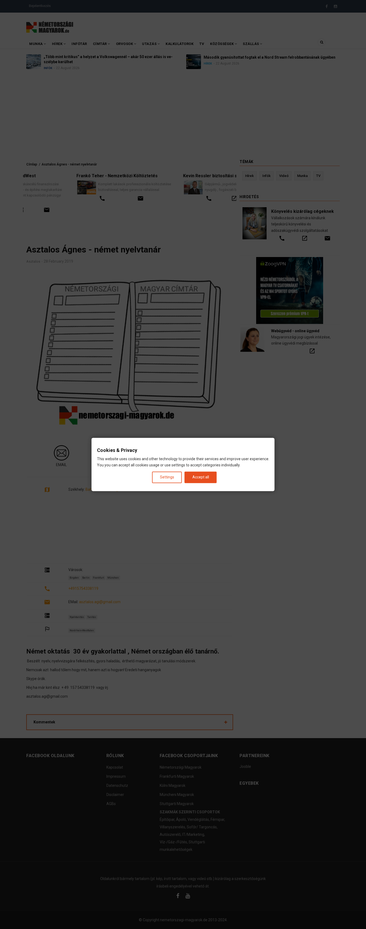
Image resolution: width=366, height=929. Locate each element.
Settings (167, 477)
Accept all (200, 477)
